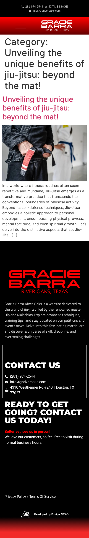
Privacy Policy (16, 496)
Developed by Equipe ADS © (51, 514)
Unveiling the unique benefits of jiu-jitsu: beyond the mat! (37, 108)
